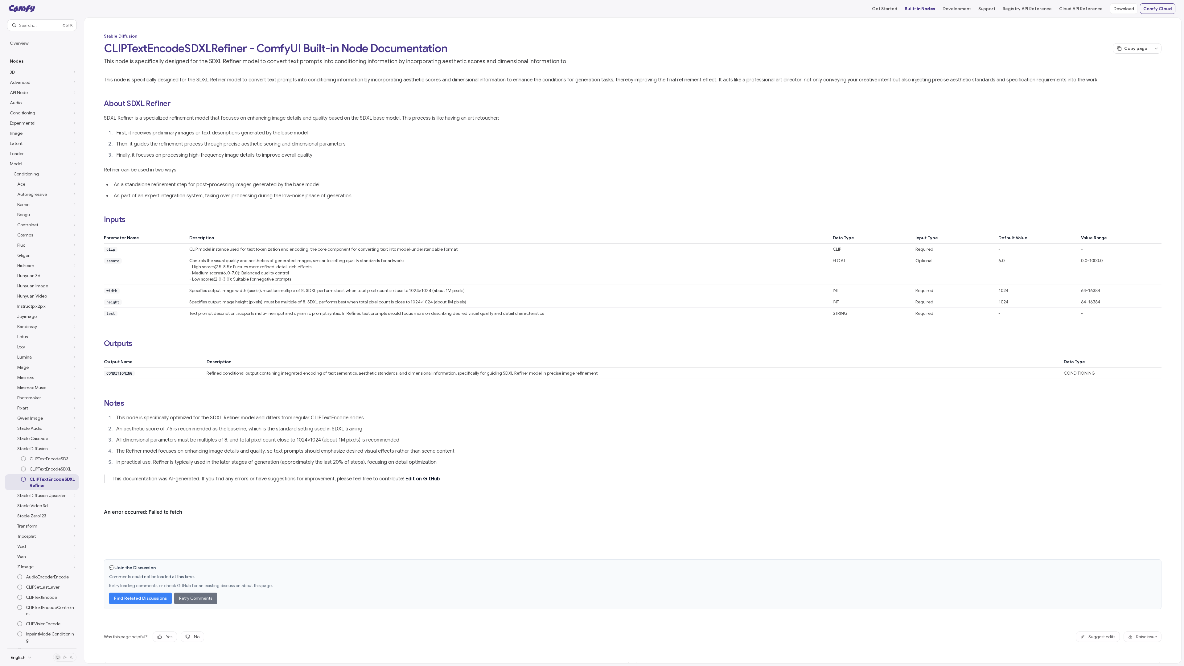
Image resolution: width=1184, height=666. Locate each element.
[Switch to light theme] (65, 657)
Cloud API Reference (1081, 8)
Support (986, 8)
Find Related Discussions (140, 598)
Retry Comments (195, 598)
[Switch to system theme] (58, 657)
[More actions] (1156, 48)
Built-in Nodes (920, 8)
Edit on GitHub (422, 479)
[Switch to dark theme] (72, 657)
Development (957, 8)
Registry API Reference (1027, 8)
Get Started (884, 8)
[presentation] (41, 339)
